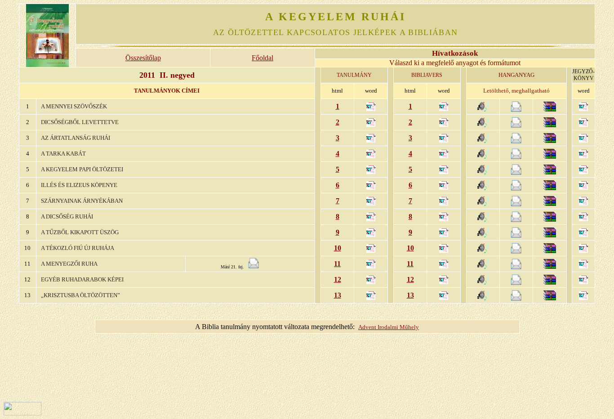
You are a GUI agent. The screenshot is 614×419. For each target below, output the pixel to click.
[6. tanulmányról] (583, 203)
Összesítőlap (143, 58)
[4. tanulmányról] (583, 171)
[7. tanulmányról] (583, 219)
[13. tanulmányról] (583, 108)
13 (337, 295)
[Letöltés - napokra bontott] (549, 109)
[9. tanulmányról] (583, 250)
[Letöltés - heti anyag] (516, 109)
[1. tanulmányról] (583, 124)
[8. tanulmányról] (583, 234)
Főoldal (262, 58)
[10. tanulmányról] (583, 266)
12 (337, 279)
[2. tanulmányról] (583, 140)
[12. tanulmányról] (583, 297)
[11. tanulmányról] (583, 281)
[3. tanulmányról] (583, 156)
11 (337, 263)
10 (337, 248)
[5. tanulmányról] (583, 187)
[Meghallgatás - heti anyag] (483, 109)
